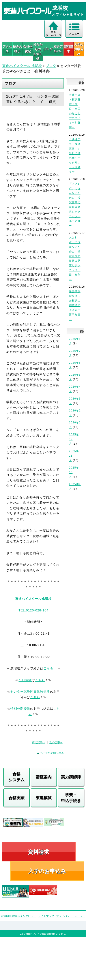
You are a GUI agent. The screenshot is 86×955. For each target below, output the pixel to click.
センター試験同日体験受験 (30, 691)
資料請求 (68, 49)
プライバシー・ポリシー (70, 916)
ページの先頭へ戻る (52, 753)
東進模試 (44, 798)
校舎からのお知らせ (38, 51)
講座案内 (44, 777)
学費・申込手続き (71, 797)
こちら (48, 668)
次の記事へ (56, 742)
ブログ (48, 49)
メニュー (74, 33)
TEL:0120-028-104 (34, 610)
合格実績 (16, 798)
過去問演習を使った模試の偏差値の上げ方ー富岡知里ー (74, 305)
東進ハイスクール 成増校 (22, 66)
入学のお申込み (47, 871)
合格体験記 (27, 49)
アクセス (7, 49)
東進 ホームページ (53, 34)
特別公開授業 (20, 708)
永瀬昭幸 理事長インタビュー (18, 916)
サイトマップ (46, 916)
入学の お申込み (78, 49)
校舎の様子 (17, 49)
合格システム (16, 777)
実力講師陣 (71, 777)
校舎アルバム (58, 49)
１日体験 (25, 680)
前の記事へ (38, 742)
